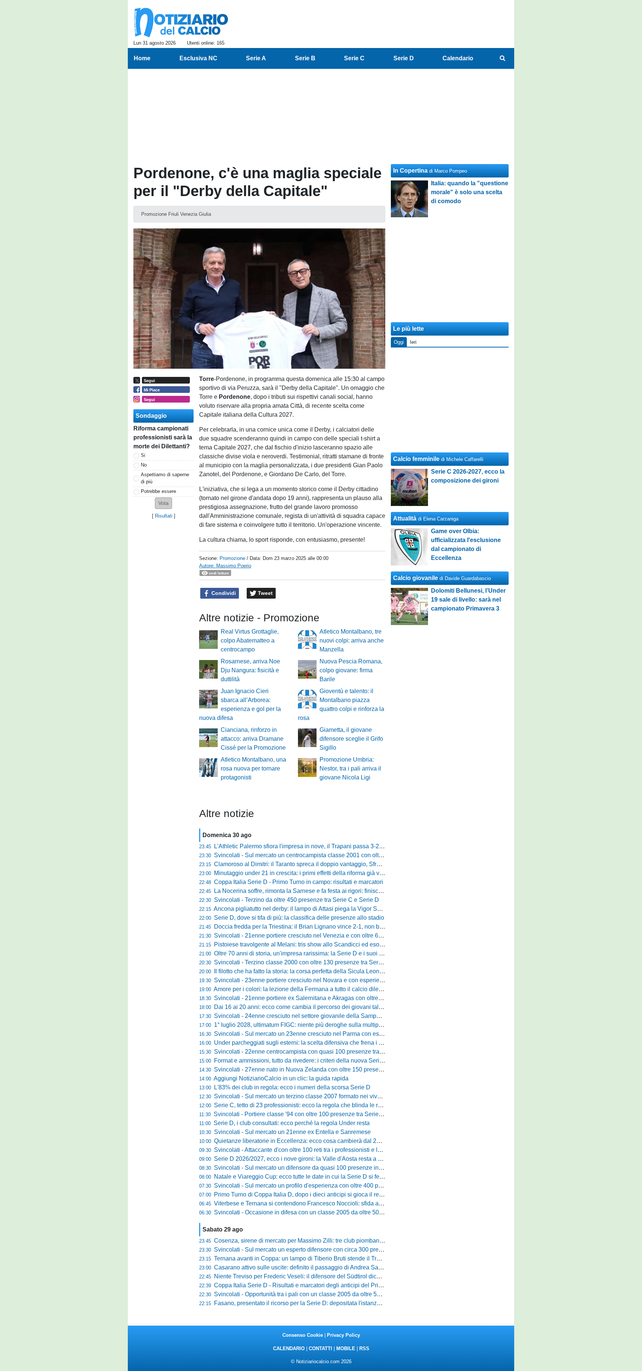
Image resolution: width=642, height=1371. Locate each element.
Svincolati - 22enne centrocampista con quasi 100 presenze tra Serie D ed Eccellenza (327, 1051)
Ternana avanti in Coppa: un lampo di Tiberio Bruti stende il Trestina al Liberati (317, 1258)
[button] (163, 503)
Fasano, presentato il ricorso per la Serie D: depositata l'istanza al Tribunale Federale (326, 1303)
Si (143, 455)
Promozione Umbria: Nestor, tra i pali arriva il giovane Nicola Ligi (350, 768)
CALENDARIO (289, 1348)
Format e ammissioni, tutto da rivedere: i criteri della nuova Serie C (301, 1060)
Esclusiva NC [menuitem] (198, 58)
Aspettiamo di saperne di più (165, 478)
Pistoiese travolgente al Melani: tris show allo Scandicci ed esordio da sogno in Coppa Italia (334, 944)
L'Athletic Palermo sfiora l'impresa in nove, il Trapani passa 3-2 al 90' (304, 846)
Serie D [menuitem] (403, 58)
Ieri (413, 342)
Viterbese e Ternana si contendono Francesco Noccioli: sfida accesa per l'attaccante (324, 1203)
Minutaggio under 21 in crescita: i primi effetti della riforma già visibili (303, 873)
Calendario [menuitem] (457, 58)
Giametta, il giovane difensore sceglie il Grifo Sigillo (351, 739)
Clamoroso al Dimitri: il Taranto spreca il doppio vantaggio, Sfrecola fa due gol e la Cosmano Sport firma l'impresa (363, 864)
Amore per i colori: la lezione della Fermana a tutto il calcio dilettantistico (308, 989)
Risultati (163, 516)
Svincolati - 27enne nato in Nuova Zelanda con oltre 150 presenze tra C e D (313, 1069)
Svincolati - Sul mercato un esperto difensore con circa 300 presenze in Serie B (318, 1249)
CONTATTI (320, 1348)
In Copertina (410, 170)
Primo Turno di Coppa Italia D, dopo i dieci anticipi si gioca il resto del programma (321, 1194)
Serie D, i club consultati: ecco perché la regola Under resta (292, 1123)
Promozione (232, 558)
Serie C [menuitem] (354, 58)
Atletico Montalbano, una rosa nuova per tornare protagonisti (253, 768)
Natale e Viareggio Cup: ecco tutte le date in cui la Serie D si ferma (301, 1176)
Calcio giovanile (415, 578)
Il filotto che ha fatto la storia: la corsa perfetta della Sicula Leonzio (300, 971)
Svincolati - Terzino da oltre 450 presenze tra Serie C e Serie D (296, 900)
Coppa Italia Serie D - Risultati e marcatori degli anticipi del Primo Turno (308, 1285)
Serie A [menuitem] (256, 58)
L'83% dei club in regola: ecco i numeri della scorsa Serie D (292, 1087)
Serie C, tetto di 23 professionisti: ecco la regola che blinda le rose (301, 1105)
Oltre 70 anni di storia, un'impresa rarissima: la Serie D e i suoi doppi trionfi (312, 953)
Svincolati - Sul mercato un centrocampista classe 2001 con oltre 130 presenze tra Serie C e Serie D (345, 855)
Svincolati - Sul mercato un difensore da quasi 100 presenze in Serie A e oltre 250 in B (327, 1168)
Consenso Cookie (302, 1335)
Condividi (223, 593)
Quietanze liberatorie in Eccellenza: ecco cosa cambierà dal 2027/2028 (307, 1141)
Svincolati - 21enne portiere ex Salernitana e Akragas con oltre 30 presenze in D (319, 998)
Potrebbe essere (158, 491)
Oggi (399, 342)
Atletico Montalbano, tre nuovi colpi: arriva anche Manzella (352, 640)
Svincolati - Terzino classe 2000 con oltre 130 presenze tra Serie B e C (306, 962)
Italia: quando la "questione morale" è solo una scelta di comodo (469, 192)
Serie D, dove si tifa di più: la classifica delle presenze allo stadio (299, 917)
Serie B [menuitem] (305, 58)
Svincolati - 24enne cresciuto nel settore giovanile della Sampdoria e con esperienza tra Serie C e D (345, 1016)
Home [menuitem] (142, 58)
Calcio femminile (416, 459)
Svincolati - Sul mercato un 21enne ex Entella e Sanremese (292, 1132)
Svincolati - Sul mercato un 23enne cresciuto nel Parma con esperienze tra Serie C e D (328, 1034)
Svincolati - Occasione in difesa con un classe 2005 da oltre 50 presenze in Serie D (323, 1212)
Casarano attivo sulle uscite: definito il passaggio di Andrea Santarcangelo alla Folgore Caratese (341, 1267)
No (144, 465)
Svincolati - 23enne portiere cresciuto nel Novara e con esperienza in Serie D (315, 980)
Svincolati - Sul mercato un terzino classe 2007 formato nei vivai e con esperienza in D (327, 1096)
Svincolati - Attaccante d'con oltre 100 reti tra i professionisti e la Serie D (308, 1150)
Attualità (404, 518)
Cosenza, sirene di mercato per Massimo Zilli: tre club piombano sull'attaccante (318, 1240)
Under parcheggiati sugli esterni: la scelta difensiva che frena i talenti (304, 1043)
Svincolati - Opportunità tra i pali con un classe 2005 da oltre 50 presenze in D (316, 1294)
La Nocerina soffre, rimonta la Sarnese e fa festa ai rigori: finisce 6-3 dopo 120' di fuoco (327, 891)
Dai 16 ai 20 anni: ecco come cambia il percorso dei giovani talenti (301, 1007)
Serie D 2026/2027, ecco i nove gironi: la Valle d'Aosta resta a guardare (308, 1159)
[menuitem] (502, 58)
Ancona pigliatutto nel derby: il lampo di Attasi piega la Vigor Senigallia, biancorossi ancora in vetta (343, 909)
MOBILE (345, 1348)
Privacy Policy (343, 1335)
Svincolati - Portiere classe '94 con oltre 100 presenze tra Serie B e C (304, 1114)
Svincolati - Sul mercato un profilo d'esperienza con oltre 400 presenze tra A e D (318, 1185)
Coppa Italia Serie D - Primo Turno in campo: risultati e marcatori (298, 882)
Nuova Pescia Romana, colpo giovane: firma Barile (351, 670)
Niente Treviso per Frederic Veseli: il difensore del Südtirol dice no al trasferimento (322, 1276)
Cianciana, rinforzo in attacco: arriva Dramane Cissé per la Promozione (253, 739)
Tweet (264, 593)
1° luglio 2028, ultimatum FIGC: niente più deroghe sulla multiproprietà (306, 1025)
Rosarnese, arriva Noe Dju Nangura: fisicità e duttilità (250, 670)
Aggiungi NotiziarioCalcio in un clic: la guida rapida (281, 1078)
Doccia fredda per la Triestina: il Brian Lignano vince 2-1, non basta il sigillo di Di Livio (327, 926)
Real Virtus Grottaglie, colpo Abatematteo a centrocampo (250, 640)
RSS (364, 1348)
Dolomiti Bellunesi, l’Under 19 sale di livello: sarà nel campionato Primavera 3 (468, 599)
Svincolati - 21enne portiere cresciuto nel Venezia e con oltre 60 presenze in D (317, 935)
